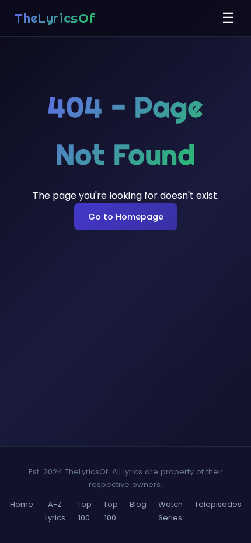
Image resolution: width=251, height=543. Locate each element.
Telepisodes (218, 504)
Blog (138, 504)
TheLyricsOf (54, 18)
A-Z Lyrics (55, 511)
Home (21, 504)
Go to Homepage (125, 217)
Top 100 (84, 511)
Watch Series (170, 511)
